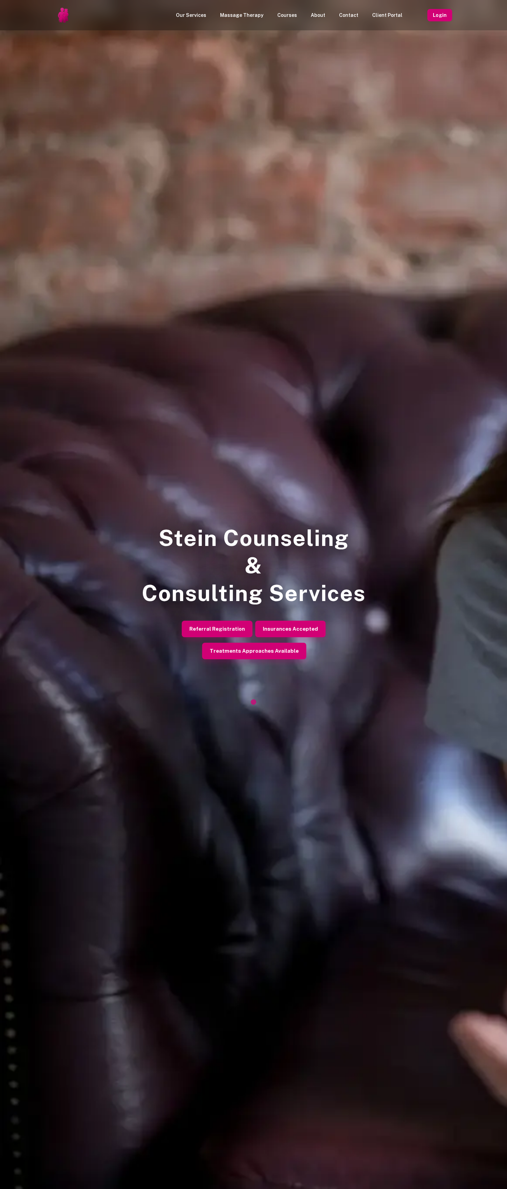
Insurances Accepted (290, 629)
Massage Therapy (242, 15)
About (318, 15)
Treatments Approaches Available (254, 651)
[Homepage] (63, 15)
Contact (348, 15)
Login (440, 15)
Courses (287, 15)
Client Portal (387, 15)
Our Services (191, 15)
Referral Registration (217, 629)
